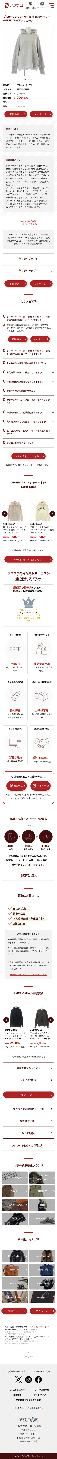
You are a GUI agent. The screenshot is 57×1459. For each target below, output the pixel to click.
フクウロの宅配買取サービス (28, 1109)
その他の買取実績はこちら (27, 559)
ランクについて (28, 1080)
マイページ (40, 114)
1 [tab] (25, 79)
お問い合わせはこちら (27, 456)
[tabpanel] (28, 50)
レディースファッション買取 (17, 1339)
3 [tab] (31, 79)
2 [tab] (28, 79)
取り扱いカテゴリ (28, 270)
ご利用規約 (18, 1408)
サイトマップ (40, 1395)
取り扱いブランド (28, 258)
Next (52, 514)
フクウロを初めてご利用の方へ (28, 1145)
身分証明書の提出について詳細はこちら (28, 974)
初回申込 (14, 114)
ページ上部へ (28, 1355)
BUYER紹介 (28, 1133)
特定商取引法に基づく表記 (28, 1400)
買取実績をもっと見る (28, 1067)
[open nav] (52, 5)
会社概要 (17, 1395)
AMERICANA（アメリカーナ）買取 (20, 1329)
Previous (5, 514)
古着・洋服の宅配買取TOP (16, 1327)
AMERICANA (23, 89)
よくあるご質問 (17, 1389)
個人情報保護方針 (35, 1408)
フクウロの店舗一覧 (39, 1389)
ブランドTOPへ (27, 1094)
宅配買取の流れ (28, 875)
